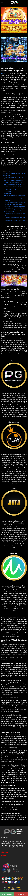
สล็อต (2, 855)
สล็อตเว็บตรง (13, 145)
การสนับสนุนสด (7, 894)
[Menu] (2, 2)
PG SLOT (3, 73)
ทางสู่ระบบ (21, 894)
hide (9, 171)
